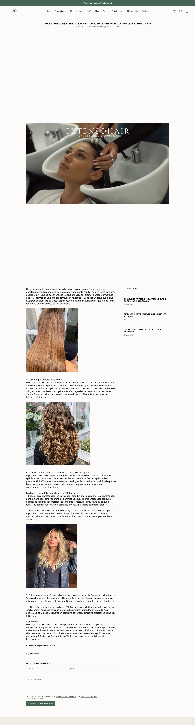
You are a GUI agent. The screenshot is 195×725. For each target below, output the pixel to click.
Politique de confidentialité (66, 696)
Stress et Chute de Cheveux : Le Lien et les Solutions (145, 315)
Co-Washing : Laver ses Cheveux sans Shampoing (143, 330)
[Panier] (187, 11)
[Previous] (8, 3)
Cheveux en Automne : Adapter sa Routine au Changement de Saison (145, 300)
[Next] (187, 3)
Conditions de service (89, 696)
